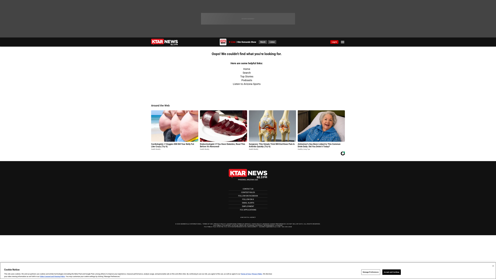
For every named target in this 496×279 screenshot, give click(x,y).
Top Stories (246, 76)
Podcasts (246, 80)
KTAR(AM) (250, 225)
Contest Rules (248, 192)
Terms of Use (208, 224)
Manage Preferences (371, 272)
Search (247, 72)
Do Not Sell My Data (295, 224)
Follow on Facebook (248, 196)
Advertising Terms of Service (239, 224)
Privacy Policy (220, 224)
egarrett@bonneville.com (270, 226)
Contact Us (248, 189)
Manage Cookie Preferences (274, 224)
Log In (334, 42)
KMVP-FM (242, 225)
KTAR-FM (235, 225)
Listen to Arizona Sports (247, 84)
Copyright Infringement (264, 225)
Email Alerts (248, 203)
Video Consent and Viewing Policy (52, 276)
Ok (493, 266)
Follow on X (248, 199)
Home (246, 69)
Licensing (279, 225)
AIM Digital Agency (248, 217)
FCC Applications (248, 210)
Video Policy (257, 224)
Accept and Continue (391, 272)
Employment (248, 206)
